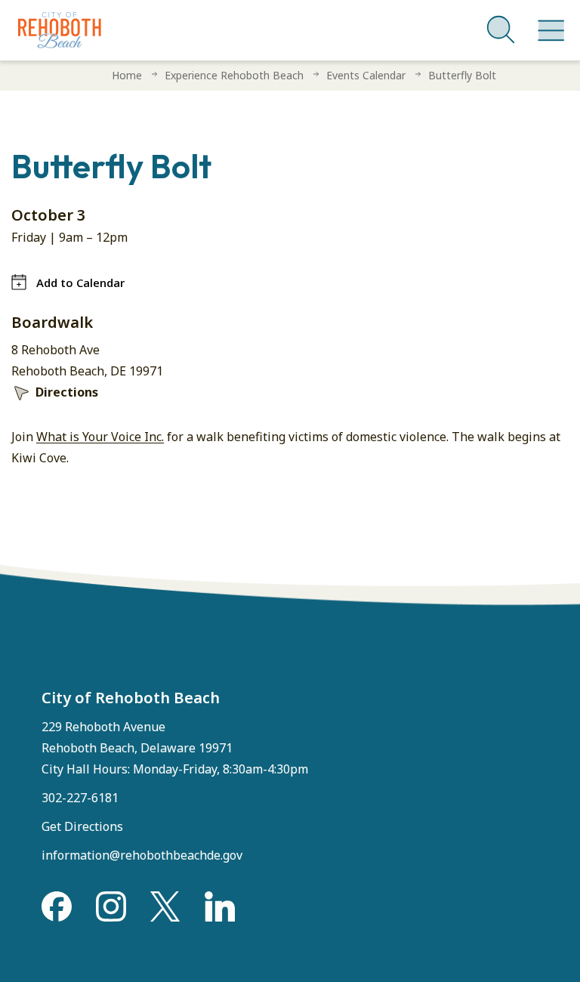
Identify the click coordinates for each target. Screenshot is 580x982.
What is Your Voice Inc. (100, 436)
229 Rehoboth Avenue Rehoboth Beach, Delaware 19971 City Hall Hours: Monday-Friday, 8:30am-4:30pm (175, 747)
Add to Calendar (80, 282)
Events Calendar (366, 75)
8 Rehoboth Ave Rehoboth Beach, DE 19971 (87, 360)
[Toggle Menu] (548, 23)
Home (127, 75)
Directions (66, 392)
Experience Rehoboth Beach (234, 75)
